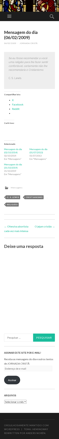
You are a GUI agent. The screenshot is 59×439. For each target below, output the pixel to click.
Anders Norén (35, 433)
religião (12, 204)
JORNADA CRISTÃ (29, 43)
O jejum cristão (45, 226)
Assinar (12, 380)
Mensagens (17, 187)
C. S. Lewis (13, 197)
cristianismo (34, 197)
